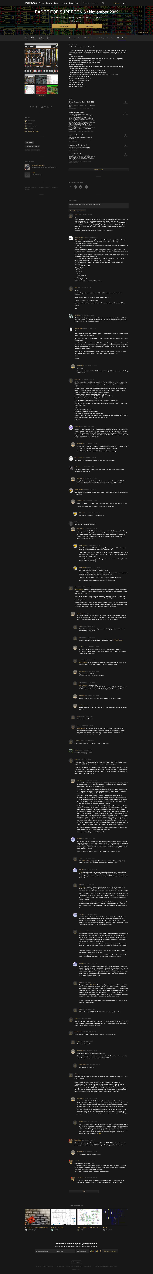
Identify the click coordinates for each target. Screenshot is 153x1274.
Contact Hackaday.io (48, 1266)
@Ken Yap (86, 861)
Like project (90, 26)
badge (27, 150)
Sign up (116, 3)
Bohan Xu (109, 1230)
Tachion (77, 750)
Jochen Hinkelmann (79, 237)
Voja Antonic (78, 21)
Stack (71, 3)
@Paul (81, 872)
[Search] (103, 3)
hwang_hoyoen (32, 126)
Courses (64, 3)
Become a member (61, 1246)
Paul (76, 587)
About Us (38, 1266)
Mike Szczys (32, 1230)
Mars (81, 1230)
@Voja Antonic (80, 240)
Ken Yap (79, 838)
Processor (35, 150)
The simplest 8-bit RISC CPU (88, 1227)
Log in (125, 3)
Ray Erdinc (77, 379)
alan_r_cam (77, 740)
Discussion (121, 38)
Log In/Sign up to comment (77, 211)
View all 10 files (98, 169)
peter (76, 287)
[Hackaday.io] (31, 3)
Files (86, 38)
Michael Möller (78, 489)
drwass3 (29, 123)
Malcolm (77, 1074)
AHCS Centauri (57, 1227)
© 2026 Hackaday (76, 1270)
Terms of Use (69, 1266)
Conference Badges (38, 165)
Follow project (64, 26)
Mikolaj (56, 1230)
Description (72, 38)
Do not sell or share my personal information (105, 1266)
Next (84, 1191)
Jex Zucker (77, 315)
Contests (57, 3)
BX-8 (105, 1227)
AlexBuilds (77, 426)
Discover (49, 3)
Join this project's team (32, 131)
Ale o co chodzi (78, 457)
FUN (33, 173)
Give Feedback (60, 1266)
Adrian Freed (78, 1140)
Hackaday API (88, 1266)
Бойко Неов (78, 467)
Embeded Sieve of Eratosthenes (37, 1227)
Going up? (77, 1262)
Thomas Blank (78, 328)
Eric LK (76, 214)
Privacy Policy (78, 1266)
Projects (41, 3)
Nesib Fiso (30, 128)
